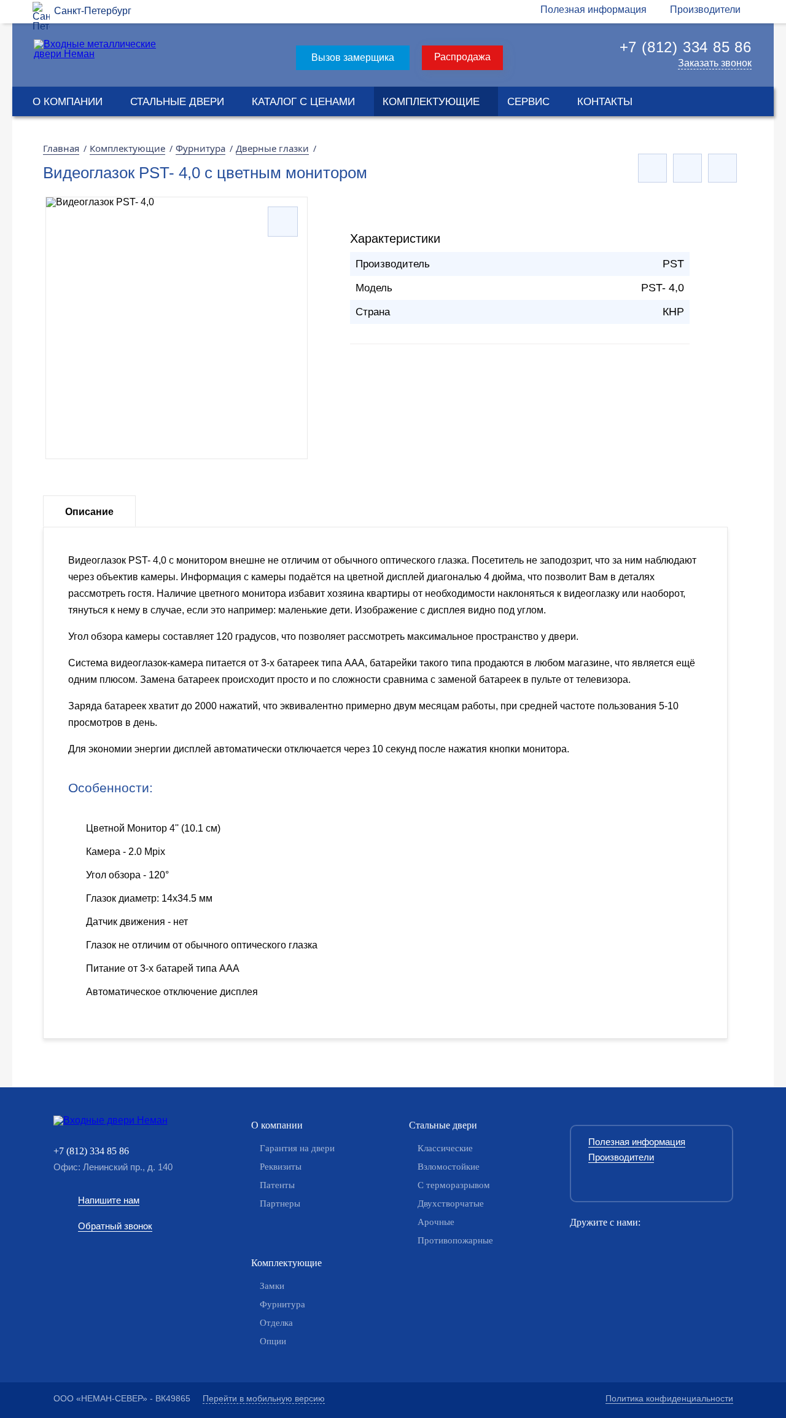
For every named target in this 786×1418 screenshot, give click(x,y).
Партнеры (280, 1203)
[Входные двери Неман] (128, 1120)
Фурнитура (200, 148)
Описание (89, 511)
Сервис (528, 102)
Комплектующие (431, 102)
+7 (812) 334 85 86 (686, 47)
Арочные (436, 1222)
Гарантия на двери (297, 1148)
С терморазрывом (454, 1185)
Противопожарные (455, 1240)
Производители (705, 9)
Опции (273, 1341)
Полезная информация (593, 9)
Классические (445, 1148)
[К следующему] (722, 168)
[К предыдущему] (652, 168)
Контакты (604, 102)
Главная (61, 148)
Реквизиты (281, 1167)
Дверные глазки (272, 148)
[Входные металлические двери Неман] (97, 54)
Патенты (277, 1185)
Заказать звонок (715, 63)
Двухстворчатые (451, 1203)
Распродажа (462, 57)
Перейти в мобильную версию (264, 1398)
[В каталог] (687, 168)
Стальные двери (177, 102)
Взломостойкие (449, 1167)
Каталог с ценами (303, 102)
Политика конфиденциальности (669, 1398)
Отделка (276, 1323)
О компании (68, 102)
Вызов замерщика (352, 57)
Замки (272, 1286)
